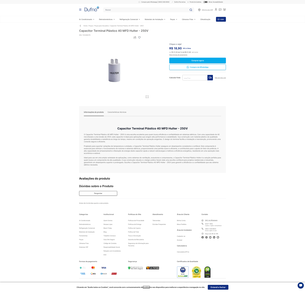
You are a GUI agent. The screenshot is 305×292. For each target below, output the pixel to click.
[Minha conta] (216, 9)
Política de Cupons (134, 228)
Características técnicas (117, 112)
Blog (105, 232)
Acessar (179, 240)
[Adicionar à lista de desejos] (139, 37)
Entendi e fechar (218, 287)
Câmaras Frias (187, 19)
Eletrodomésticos (106, 19)
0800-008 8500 (210, 229)
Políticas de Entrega (134, 224)
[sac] (220, 9)
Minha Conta (181, 220)
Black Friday (108, 228)
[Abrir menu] (80, 10)
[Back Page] (81, 26)
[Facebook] (203, 237)
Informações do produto (94, 112)
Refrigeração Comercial (129, 19)
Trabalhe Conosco (110, 236)
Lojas (222, 19)
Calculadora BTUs (183, 252)
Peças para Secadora (101, 26)
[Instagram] (207, 237)
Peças (172, 19)
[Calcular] (210, 77)
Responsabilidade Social (112, 247)
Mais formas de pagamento (178, 55)
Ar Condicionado (85, 19)
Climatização (205, 19)
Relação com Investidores (112, 251)
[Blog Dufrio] (219, 237)
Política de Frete (133, 232)
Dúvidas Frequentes (159, 224)
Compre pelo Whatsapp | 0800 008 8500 (155, 2)
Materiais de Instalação (154, 19)
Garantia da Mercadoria (136, 239)
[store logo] (91, 8)
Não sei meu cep (220, 78)
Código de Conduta (110, 243)
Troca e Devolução (134, 236)
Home (85, 26)
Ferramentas (83, 236)
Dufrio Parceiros (179, 2)
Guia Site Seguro (109, 239)
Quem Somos (108, 220)
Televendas (156, 220)
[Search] (191, 9)
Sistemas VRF (83, 247)
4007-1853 (209, 224)
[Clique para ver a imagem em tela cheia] (114, 69)
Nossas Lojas (108, 224)
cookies (146, 287)
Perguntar (98, 193)
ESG (105, 255)
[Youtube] (211, 237)
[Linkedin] (215, 237)
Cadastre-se (181, 236)
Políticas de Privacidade (136, 220)
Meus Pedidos (181, 224)
